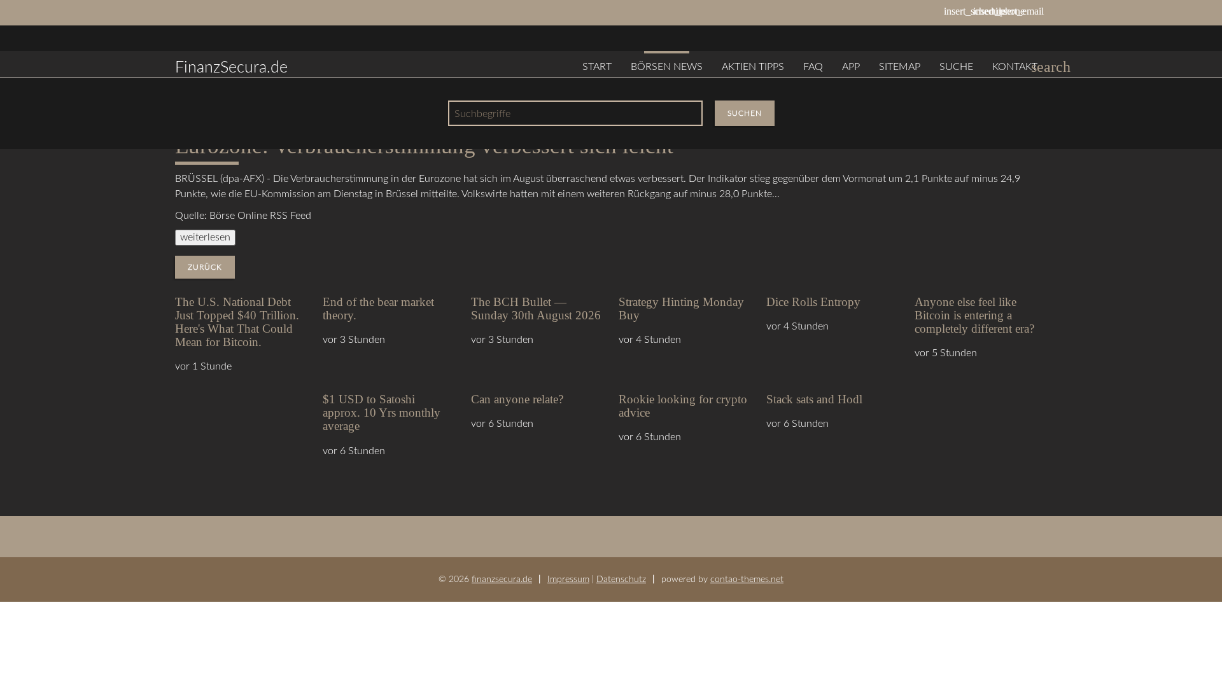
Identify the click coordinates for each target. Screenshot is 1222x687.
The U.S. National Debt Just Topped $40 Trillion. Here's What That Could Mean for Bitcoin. (237, 322)
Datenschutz (621, 579)
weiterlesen (205, 237)
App (851, 67)
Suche (956, 67)
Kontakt (1014, 67)
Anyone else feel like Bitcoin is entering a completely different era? (974, 315)
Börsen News (667, 67)
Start (597, 67)
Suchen (744, 113)
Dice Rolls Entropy (813, 302)
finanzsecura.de (502, 579)
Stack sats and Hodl (814, 399)
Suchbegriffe (482, 114)
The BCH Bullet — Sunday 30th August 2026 (536, 308)
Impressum (568, 579)
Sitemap (899, 67)
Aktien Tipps (753, 67)
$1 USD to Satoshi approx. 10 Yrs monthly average (381, 412)
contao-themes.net (746, 579)
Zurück (205, 267)
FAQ (813, 67)
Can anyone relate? (517, 399)
